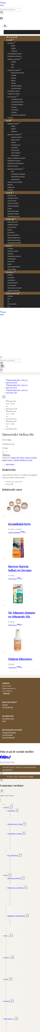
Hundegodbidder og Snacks (14, 53)
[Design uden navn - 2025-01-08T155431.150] (22, 387)
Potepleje (13, 83)
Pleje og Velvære (11, 269)
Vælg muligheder (14, 532)
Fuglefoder (10, 248)
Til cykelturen (14, 109)
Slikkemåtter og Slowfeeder (18, 174)
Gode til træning (15, 155)
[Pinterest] (7, 758)
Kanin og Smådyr (31, 458)
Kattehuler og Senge (12, 166)
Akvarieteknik (11, 277)
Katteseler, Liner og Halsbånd (14, 182)
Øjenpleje (13, 78)
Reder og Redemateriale (13, 266)
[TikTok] (9, 758)
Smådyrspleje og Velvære (13, 240)
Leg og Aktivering (11, 200)
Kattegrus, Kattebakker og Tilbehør (16, 158)
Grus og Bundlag (11, 285)
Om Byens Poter (8, 719)
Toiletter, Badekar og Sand (22, 460)
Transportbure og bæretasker (18, 114)
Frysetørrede (14, 147)
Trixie (9, 440)
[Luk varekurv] (2, 791)
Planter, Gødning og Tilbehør (14, 287)
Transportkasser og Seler (13, 216)
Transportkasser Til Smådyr (14, 242)
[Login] (19, 18)
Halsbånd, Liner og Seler (14, 824)
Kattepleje (10, 184)
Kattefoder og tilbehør (14, 878)
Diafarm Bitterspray (20, 659)
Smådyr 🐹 (7, 957)
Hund (8, 298)
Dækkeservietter (15, 179)
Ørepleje (13, 80)
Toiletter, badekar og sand (13, 237)
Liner (12, 64)
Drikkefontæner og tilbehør (18, 176)
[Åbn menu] (1, 370)
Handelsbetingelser (9, 732)
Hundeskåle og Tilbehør (13, 91)
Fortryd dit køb (7, 707)
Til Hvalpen (10, 117)
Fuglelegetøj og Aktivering (14, 256)
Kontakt (5, 705)
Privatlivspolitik (7, 735)
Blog (4, 721)
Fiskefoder (10, 274)
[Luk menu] (0, 800)
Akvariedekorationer (12, 282)
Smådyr (13, 458)
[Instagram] (4, 758)
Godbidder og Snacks (12, 198)
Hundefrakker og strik (16, 99)
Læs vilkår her (7, 770)
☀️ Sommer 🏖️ (11, 37)
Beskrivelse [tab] (10, 464)
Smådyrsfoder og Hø (12, 222)
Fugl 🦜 (6, 979)
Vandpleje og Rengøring (13, 290)
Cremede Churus (15, 144)
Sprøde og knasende (16, 137)
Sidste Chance (7, 460)
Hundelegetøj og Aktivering (14, 56)
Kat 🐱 (6, 875)
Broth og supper (15, 150)
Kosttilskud (14, 50)
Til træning (14, 112)
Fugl (8, 306)
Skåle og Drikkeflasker (13, 206)
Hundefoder (11, 810)
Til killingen (10, 189)
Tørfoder (13, 45)
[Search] (1, 12)
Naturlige (13, 142)
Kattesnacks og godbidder (15, 888)
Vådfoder (13, 48)
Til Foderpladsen (11, 258)
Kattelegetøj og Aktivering (14, 160)
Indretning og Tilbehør (13, 203)
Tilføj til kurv (6, 455)
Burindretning (11, 232)
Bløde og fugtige (15, 139)
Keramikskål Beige (19, 524)
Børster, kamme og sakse (17, 72)
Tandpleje (13, 75)
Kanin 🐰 (6, 935)
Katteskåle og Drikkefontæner (16, 916)
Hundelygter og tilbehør (17, 101)
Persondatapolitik (8, 737)
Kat (8, 301)
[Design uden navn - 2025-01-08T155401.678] (22, 382)
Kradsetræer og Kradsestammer (15, 163)
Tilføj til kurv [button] (12, 579)
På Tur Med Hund (12, 855)
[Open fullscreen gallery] (4, 397)
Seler (12, 67)
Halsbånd (13, 61)
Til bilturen (14, 107)
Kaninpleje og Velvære (13, 213)
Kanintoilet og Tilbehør (13, 211)
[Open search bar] (1, 357)
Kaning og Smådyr (12, 303)
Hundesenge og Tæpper (13, 93)
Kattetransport (11, 187)
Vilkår (31, 777)
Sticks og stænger (15, 152)
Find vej (6, 693)
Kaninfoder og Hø (11, 195)
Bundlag (9, 208)
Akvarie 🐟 (7, 1001)
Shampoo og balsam (16, 88)
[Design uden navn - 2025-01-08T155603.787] (22, 393)
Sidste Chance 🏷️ (9, 1019)
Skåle (12, 171)
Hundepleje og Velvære (14, 833)
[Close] (1, 773)
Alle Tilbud (10, 296)
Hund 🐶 (6, 807)
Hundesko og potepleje (17, 104)
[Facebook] (1, 758)
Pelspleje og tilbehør (16, 85)
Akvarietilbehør (11, 280)
